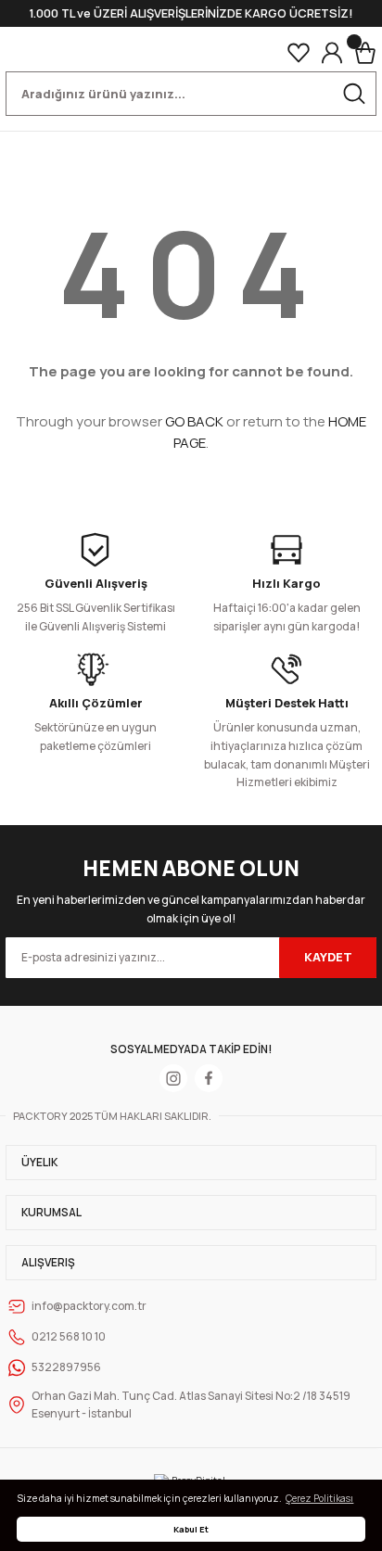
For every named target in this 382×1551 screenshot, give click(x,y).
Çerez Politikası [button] (319, 1498)
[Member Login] (332, 53)
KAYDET (328, 956)
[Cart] (365, 53)
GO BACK (194, 421)
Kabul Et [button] (191, 1529)
